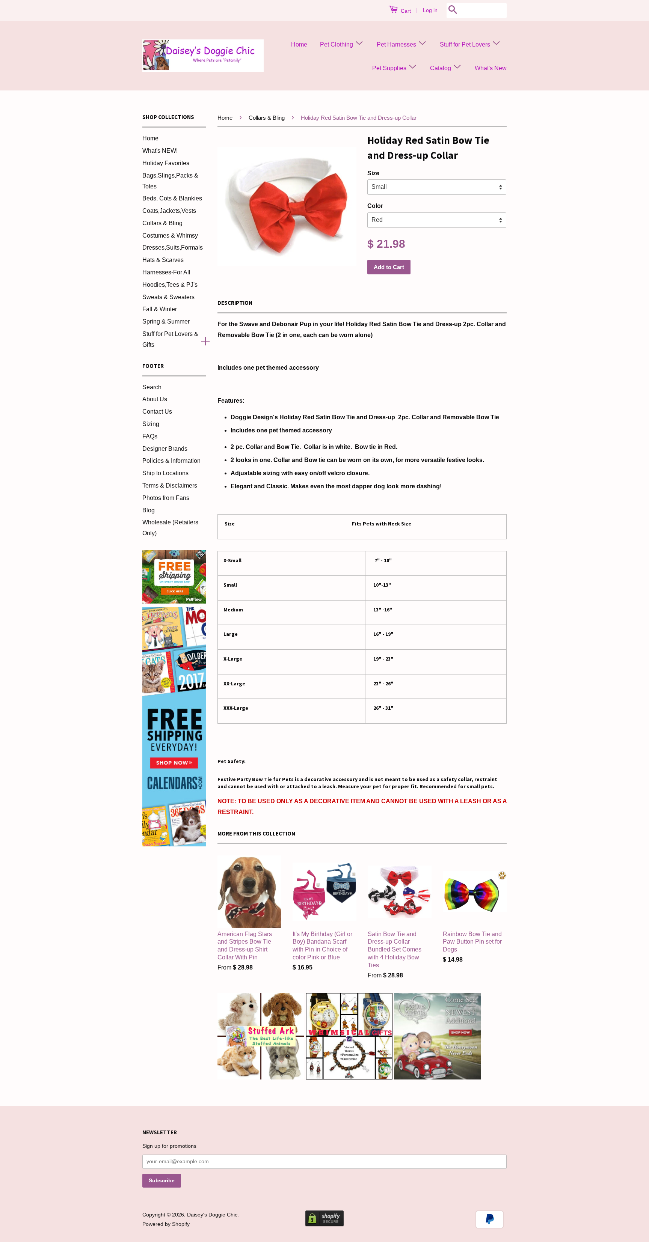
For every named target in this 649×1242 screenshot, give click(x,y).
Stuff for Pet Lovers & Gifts (170, 339)
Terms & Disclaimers (169, 485)
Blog (148, 510)
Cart (405, 11)
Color (375, 206)
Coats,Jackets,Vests (169, 211)
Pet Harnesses (397, 44)
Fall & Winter (159, 309)
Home (299, 44)
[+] (202, 339)
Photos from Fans (165, 498)
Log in (430, 10)
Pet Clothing (337, 44)
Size (373, 173)
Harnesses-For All (166, 272)
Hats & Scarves (163, 260)
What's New (491, 68)
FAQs (149, 436)
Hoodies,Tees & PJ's (170, 285)
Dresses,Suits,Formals (172, 247)
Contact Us (157, 411)
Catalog (441, 68)
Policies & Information (171, 461)
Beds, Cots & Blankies (172, 198)
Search (151, 387)
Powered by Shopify (166, 1224)
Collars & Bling (162, 223)
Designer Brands (164, 449)
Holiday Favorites (165, 163)
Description (234, 302)
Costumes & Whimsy (170, 235)
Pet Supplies (390, 68)
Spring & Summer (166, 321)
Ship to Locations (165, 473)
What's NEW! (160, 151)
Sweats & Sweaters (168, 297)
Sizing (150, 424)
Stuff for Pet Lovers (466, 44)
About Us (154, 399)
